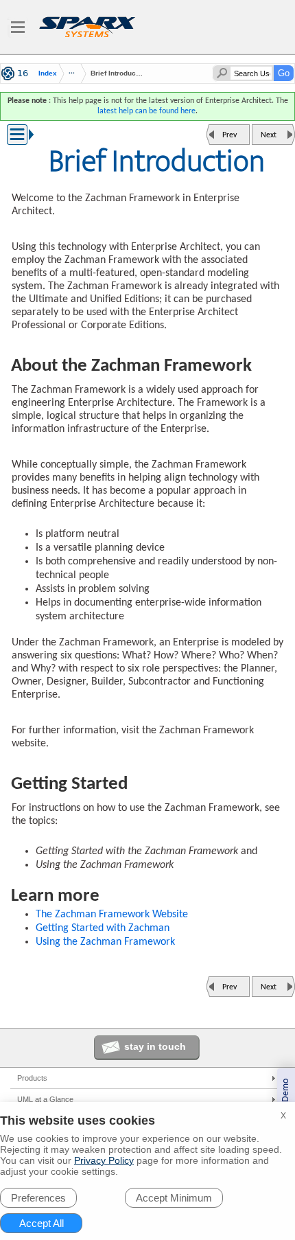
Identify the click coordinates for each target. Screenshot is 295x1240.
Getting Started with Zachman (102, 928)
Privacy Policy (104, 1160)
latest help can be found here (146, 111)
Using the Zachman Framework (105, 942)
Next (268, 135)
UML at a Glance (45, 1099)
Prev (229, 135)
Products (32, 1078)
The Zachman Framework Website (112, 914)
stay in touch (155, 1046)
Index (47, 73)
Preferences (38, 1198)
